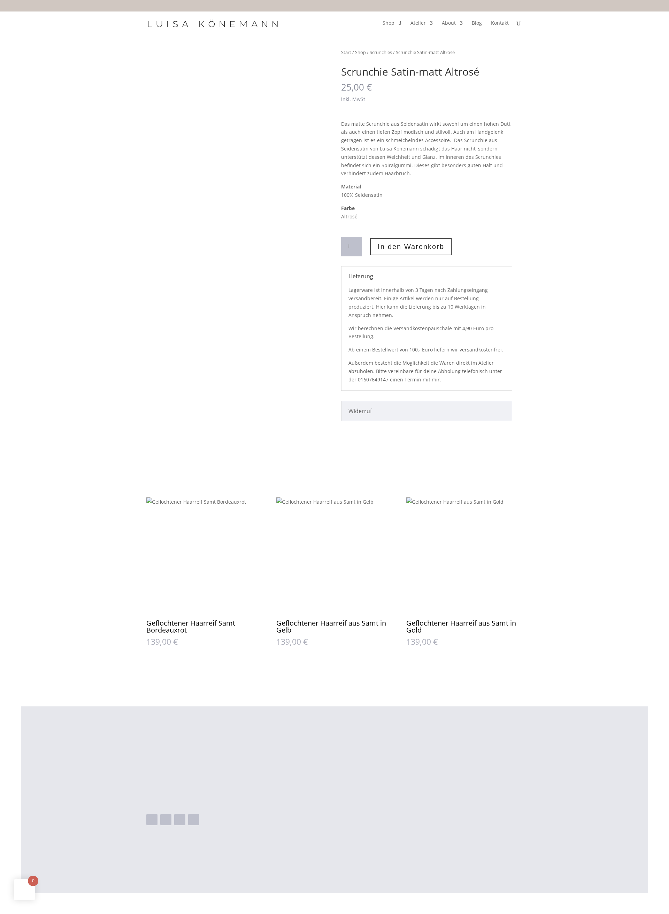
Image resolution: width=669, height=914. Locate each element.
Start (346, 52)
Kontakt (500, 23)
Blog (477, 23)
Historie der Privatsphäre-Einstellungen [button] (463, 833)
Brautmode (321, 778)
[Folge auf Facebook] (151, 819)
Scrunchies (381, 52)
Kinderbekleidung (329, 789)
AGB (416, 789)
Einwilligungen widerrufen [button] (445, 844)
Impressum (426, 800)
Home (314, 756)
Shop (388, 23)
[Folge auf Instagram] (165, 819)
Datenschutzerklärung (440, 811)
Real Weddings (325, 800)
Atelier (418, 23)
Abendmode (322, 766)
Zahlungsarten (430, 778)
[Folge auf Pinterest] (193, 819)
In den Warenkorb (411, 246)
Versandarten (429, 766)
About (449, 23)
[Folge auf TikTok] (179, 819)
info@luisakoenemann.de (193, 799)
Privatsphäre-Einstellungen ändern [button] (457, 822)
